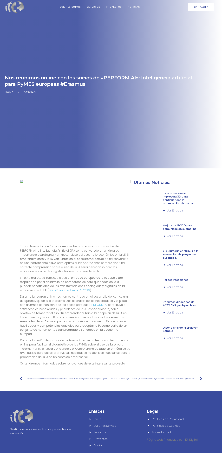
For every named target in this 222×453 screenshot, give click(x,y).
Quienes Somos (70, 7)
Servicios (93, 7)
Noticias (134, 7)
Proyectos (114, 7)
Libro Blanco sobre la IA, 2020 (69, 290)
